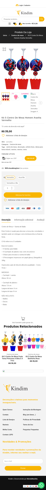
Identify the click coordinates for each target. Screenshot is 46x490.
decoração (21, 147)
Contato (5, 415)
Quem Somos (7, 410)
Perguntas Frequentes (31, 430)
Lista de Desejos (9, 420)
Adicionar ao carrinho (23, 195)
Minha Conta (7, 430)
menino (19, 149)
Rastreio (6, 425)
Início (5, 35)
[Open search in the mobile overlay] (23, 19)
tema (25, 149)
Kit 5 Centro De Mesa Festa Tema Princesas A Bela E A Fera (12, 358)
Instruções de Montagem (32, 410)
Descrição (6, 220)
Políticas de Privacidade (31, 420)
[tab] (6, 220)
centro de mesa (11, 147)
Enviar (23, 468)
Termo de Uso (28, 425)
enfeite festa (30, 147)
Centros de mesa (17, 35)
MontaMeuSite (32, 479)
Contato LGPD (8, 435)
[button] (4, 49)
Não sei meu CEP (6, 162)
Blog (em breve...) (29, 415)
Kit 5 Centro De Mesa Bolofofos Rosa (34, 357)
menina (13, 149)
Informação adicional (23, 220)
